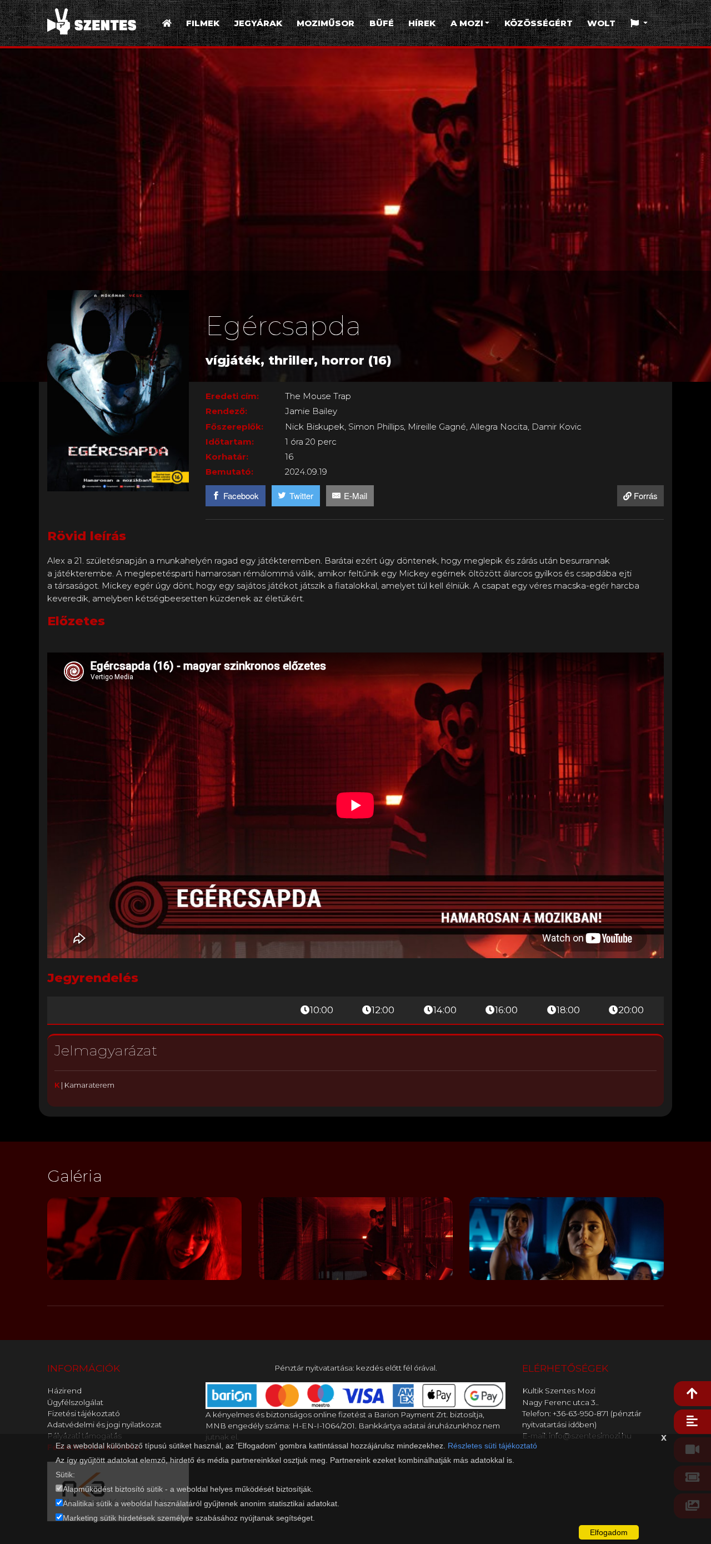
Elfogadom (609, 1532)
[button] (639, 24)
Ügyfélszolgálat (75, 1402)
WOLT (601, 23)
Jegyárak (258, 23)
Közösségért (538, 23)
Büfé (381, 23)
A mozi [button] (466, 23)
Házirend (64, 1390)
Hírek (421, 23)
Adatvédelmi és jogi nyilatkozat (104, 1424)
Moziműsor (325, 23)
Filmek (202, 23)
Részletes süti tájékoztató (492, 1445)
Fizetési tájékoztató (83, 1413)
